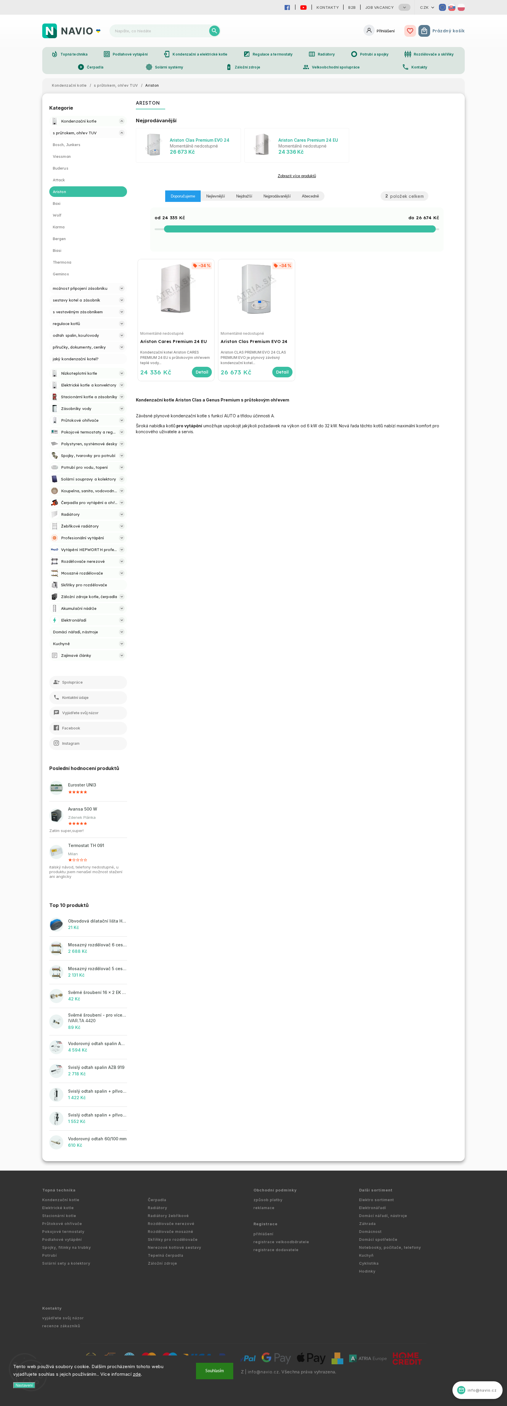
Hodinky (367, 1271)
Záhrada (367, 1223)
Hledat (214, 31)
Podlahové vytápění (125, 54)
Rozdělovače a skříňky (429, 54)
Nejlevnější (215, 196)
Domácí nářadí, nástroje (383, 1215)
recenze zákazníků (61, 1326)
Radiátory (321, 54)
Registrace (266, 1224)
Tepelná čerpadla (165, 1255)
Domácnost (370, 1231)
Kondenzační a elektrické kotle (195, 54)
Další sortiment (376, 1190)
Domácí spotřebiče (378, 1239)
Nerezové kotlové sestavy (174, 1247)
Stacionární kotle (59, 1215)
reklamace (264, 1208)
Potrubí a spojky (370, 54)
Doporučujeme (183, 196)
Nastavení (24, 1385)
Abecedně (310, 196)
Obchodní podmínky (275, 1190)
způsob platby (268, 1200)
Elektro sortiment (376, 1200)
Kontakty (328, 7)
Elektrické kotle (58, 1208)
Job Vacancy (379, 7)
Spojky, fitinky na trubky (66, 1247)
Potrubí (49, 1255)
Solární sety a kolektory (66, 1263)
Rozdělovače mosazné (170, 1231)
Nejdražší (244, 196)
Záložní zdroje (242, 67)
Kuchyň (366, 1255)
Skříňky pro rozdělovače (173, 1239)
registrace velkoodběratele (281, 1242)
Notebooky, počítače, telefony (390, 1247)
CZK (424, 7)
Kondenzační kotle (61, 1200)
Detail (202, 372)
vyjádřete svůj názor (63, 1318)
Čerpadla (90, 67)
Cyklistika (369, 1263)
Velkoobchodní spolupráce (331, 67)
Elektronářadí (372, 1208)
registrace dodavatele (276, 1250)
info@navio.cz (263, 1372)
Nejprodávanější (277, 196)
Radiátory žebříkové (168, 1215)
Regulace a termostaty (268, 54)
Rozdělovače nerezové (171, 1223)
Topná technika (69, 54)
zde (137, 1374)
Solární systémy (164, 67)
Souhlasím (214, 1371)
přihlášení (263, 1234)
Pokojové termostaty (63, 1231)
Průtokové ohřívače (62, 1223)
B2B (352, 7)
